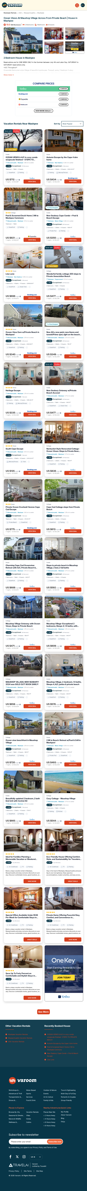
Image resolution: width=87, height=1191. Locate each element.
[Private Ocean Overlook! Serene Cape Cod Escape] (23, 490)
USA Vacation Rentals (16, 1042)
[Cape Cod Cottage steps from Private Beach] (64, 490)
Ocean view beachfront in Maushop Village (22, 741)
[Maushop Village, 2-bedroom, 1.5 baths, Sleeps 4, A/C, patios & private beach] (64, 665)
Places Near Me (49, 1112)
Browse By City (14, 1112)
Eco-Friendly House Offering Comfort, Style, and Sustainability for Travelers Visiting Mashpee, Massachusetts (63, 858)
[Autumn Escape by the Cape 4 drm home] (64, 140)
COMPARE (63, 89)
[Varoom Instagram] (24, 1157)
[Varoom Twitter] (17, 1157)
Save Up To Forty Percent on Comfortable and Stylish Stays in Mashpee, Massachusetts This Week (22, 974)
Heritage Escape (13, 390)
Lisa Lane (10, 274)
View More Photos (12, 51)
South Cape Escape (14, 449)
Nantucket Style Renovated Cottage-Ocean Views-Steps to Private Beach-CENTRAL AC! (63, 450)
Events (46, 1093)
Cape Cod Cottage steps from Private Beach (63, 508)
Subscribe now (54, 1141)
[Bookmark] (6, 30)
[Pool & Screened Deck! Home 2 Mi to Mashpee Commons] (23, 199)
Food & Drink (31, 1100)
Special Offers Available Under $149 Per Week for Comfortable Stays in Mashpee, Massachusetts (22, 916)
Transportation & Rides (15, 1097)
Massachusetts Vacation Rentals (20, 1038)
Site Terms (28, 1171)
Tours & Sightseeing (68, 1090)
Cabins (28, 1122)
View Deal (32, 181)
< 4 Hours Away (49, 1119)
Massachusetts (29, 13)
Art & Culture (48, 1097)
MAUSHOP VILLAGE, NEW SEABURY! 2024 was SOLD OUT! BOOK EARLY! (22, 683)
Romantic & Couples (68, 1097)
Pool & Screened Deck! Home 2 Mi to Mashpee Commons (22, 216)
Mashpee (40, 13)
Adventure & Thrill (15, 1093)
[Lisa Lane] (23, 257)
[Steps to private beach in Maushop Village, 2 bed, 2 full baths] (64, 548)
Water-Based (31, 1090)
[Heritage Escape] (23, 373)
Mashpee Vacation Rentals (18, 1034)
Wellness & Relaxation (13, 1122)
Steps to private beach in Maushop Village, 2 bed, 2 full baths (62, 566)
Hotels (28, 1119)
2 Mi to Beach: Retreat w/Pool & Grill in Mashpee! (63, 741)
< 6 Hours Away (49, 1122)
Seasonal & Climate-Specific (16, 1115)
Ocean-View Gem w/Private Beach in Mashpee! (22, 333)
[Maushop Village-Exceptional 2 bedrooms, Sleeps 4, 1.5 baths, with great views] (64, 607)
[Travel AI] (18, 1165)
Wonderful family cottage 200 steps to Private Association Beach (63, 275)
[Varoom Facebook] (10, 1157)
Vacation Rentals (32, 1112)
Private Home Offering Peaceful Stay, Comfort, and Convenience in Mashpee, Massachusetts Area (63, 916)
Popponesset (59, 279)
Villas (28, 1115)
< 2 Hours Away (49, 1115)
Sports (28, 1093)
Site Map (39, 1171)
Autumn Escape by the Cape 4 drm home (62, 158)
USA (20, 13)
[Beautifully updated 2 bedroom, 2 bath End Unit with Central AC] (23, 782)
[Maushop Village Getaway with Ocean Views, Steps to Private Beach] (23, 607)
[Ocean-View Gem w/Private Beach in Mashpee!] (23, 315)
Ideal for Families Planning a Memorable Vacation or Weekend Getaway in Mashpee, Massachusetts (22, 858)
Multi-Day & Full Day (68, 1093)
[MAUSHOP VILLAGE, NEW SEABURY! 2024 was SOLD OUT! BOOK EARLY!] (23, 665)
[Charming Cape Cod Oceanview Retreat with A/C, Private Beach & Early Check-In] (23, 548)
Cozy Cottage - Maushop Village (60, 798)
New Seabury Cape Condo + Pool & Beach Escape (62, 216)
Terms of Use (52, 1147)
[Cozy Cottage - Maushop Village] (64, 782)
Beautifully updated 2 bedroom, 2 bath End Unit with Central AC (23, 799)
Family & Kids (48, 1100)
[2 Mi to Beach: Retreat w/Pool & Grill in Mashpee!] (64, 723)
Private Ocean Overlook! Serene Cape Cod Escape (23, 508)
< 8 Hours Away (49, 1126)
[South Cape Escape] (23, 432)
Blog (62, 1118)
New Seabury (59, 162)
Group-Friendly (66, 1100)
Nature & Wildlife (15, 1119)
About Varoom (66, 1115)
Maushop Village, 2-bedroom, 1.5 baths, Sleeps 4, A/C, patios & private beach (63, 683)
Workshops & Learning (13, 1090)
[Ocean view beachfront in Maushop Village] (23, 723)
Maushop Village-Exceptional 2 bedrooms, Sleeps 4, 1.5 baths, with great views (61, 625)
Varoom (17, 1175)
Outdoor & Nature (50, 1090)
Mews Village (59, 221)
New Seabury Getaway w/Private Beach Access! (61, 391)
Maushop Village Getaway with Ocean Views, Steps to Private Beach (23, 625)
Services (29, 1097)
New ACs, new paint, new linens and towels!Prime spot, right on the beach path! (63, 333)
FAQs (63, 1122)
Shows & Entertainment (14, 1100)
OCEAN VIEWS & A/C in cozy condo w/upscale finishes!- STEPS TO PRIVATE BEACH (21, 158)
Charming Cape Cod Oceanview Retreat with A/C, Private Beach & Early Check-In (21, 566)
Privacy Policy (38, 1147)
